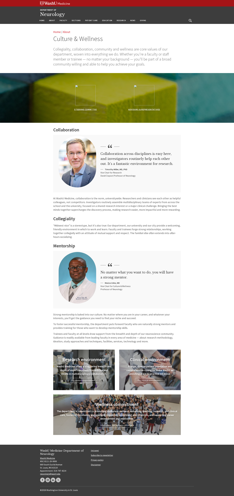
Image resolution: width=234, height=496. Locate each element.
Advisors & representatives (144, 109)
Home (42, 20)
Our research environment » (84, 380)
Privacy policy (97, 460)
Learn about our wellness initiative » (117, 425)
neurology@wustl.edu (50, 474)
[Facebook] (42, 480)
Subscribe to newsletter (102, 455)
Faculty (63, 20)
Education (107, 20)
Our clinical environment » (150, 380)
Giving (143, 20)
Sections (76, 20)
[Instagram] (47, 480)
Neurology (52, 14)
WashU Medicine (47, 458)
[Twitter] (58, 480)
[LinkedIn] (53, 480)
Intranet (95, 450)
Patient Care (91, 20)
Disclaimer (96, 464)
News (132, 20)
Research (121, 20)
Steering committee (85, 109)
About (52, 20)
